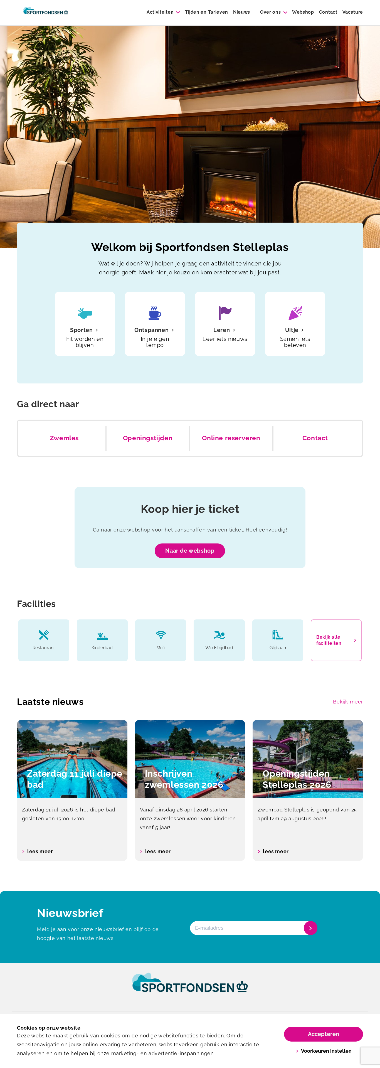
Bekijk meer (348, 702)
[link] (190, 987)
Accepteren (323, 1034)
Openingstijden (147, 438)
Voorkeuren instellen (326, 1051)
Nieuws (241, 12)
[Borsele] (46, 12)
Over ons (270, 12)
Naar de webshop (189, 550)
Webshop (303, 12)
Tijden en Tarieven (206, 12)
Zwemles (64, 438)
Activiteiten (160, 12)
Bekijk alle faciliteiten (328, 640)
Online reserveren (231, 438)
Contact (328, 12)
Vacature (352, 12)
